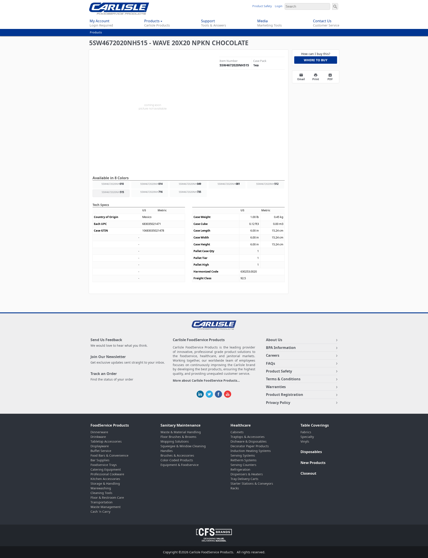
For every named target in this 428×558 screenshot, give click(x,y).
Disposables (311, 451)
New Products (312, 462)
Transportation (102, 502)
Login (278, 6)
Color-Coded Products (176, 460)
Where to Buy (315, 60)
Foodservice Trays (104, 465)
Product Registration (284, 394)
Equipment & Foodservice (179, 465)
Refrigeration (240, 469)
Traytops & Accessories (247, 437)
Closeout (308, 473)
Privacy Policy (278, 402)
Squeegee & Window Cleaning (183, 446)
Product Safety (262, 6)
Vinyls (304, 441)
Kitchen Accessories (105, 479)
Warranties (276, 386)
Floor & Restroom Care (107, 497)
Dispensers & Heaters (246, 474)
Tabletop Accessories (106, 441)
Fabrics (305, 432)
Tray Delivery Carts (244, 479)
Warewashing (101, 488)
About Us (274, 339)
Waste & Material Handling (180, 432)
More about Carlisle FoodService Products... (206, 381)
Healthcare (240, 425)
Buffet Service (101, 451)
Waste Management (106, 507)
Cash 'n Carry (100, 511)
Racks (234, 488)
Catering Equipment (106, 469)
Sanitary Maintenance (180, 425)
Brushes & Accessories (177, 455)
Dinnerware (99, 432)
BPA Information (281, 347)
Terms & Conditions (283, 379)
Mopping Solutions (174, 441)
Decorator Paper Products (249, 446)
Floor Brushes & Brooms (178, 437)
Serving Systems (242, 455)
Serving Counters (243, 465)
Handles (166, 451)
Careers (272, 355)
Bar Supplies (100, 460)
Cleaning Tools (101, 493)
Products (96, 32)
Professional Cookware (107, 474)
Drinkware (98, 437)
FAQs (270, 363)
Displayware (100, 446)
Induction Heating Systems (250, 451)
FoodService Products (110, 425)
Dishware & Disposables (248, 441)
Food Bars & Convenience (109, 455)
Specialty (307, 437)
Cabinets (237, 432)
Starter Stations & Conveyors (251, 483)
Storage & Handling (105, 483)
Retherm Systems (243, 460)
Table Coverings (314, 425)
